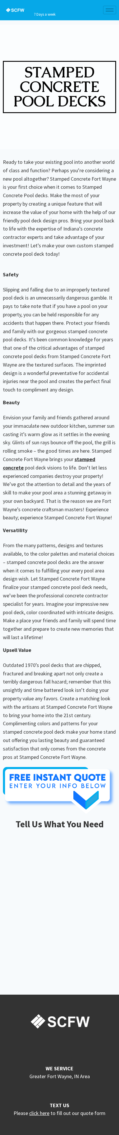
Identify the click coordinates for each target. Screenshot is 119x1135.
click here (39, 1113)
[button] (59, 87)
